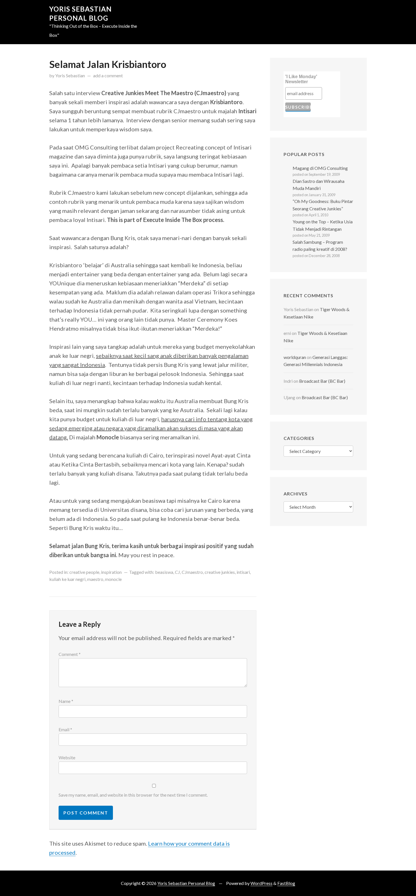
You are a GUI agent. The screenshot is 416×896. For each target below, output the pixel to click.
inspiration (111, 572)
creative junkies (220, 572)
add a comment (108, 75)
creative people (84, 572)
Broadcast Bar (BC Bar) (322, 381)
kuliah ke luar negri (67, 579)
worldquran (295, 357)
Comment (70, 654)
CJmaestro (192, 572)
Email (65, 729)
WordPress (261, 883)
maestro (95, 579)
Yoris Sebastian (70, 75)
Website (67, 757)
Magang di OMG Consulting (320, 168)
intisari (243, 572)
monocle (113, 579)
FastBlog (286, 883)
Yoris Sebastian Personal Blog (186, 883)
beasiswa (164, 572)
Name (66, 701)
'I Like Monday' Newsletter (301, 79)
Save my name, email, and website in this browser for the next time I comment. (133, 794)
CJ (177, 572)
